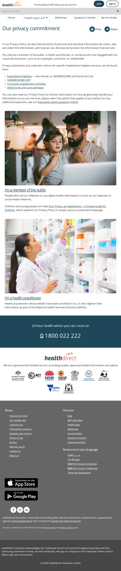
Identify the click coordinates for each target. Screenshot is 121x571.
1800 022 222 (62, 335)
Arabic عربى (74, 455)
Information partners (20, 429)
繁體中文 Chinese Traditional (83, 468)
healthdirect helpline (19, 76)
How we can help (18, 415)
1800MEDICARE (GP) (19, 80)
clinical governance (22, 520)
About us (14, 455)
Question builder (77, 442)
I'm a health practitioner (23, 298)
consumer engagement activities (26, 84)
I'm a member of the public (25, 190)
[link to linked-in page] (27, 510)
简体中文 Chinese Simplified (82, 463)
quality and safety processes (66, 520)
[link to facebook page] (13, 510)
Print (98, 29)
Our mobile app (17, 420)
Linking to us (16, 424)
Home (11, 17)
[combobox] (60, 11)
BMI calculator (75, 420)
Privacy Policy (50, 527)
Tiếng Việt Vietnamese (79, 472)
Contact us (15, 451)
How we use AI (17, 446)
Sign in (112, 3)
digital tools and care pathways (25, 87)
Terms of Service (66, 527)
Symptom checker (85, 17)
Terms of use (16, 437)
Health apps (74, 424)
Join (99, 3)
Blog (70, 415)
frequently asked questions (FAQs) (58, 102)
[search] (118, 11)
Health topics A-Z (35, 18)
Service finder (109, 17)
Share (113, 29)
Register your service (20, 433)
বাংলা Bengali (74, 459)
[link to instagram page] (20, 510)
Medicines (61, 17)
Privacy (13, 442)
